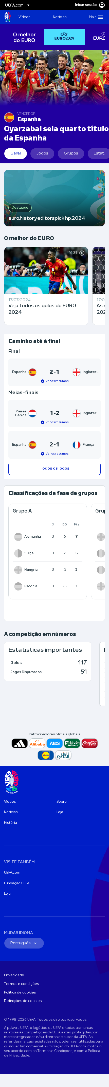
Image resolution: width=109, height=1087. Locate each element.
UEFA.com (12, 872)
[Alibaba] (37, 743)
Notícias (10, 812)
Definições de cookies (23, 1001)
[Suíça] (19, 553)
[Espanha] (102, 537)
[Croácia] (102, 570)
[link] (24, 17)
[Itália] (102, 553)
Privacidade (14, 975)
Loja (60, 812)
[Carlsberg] (72, 743)
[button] (95, 17)
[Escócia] (19, 586)
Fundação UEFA (16, 883)
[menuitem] (31, 17)
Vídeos (10, 801)
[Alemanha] (19, 537)
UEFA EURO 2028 (7, 17)
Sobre (62, 801)
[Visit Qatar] (63, 755)
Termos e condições (21, 984)
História (10, 823)
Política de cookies (20, 992)
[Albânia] (102, 586)
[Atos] (54, 743)
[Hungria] (19, 570)
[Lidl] (46, 755)
